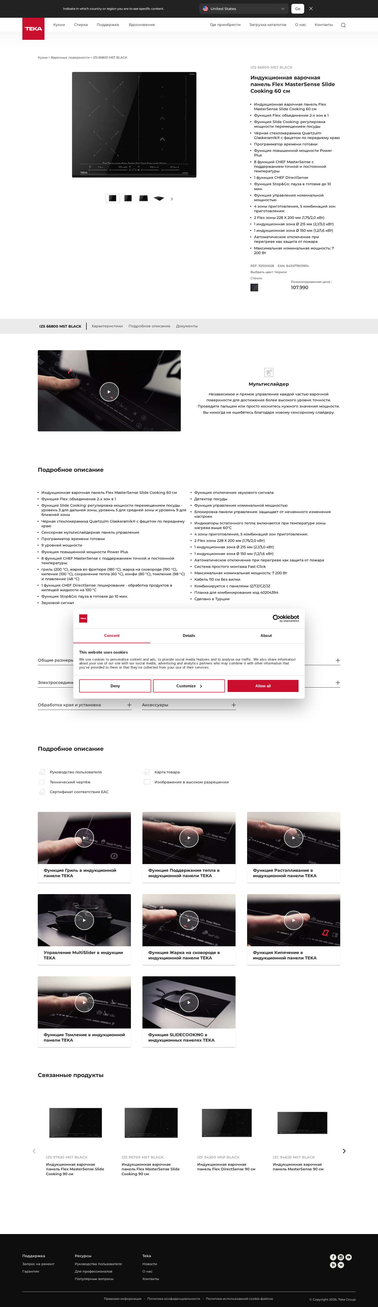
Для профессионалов (93, 1271)
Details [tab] (189, 635)
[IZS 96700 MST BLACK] (151, 1123)
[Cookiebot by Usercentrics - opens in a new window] (276, 618)
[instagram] (341, 1257)
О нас (300, 24)
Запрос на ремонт (38, 1264)
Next (172, 198)
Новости (149, 1264)
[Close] (311, 8)
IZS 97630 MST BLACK (66, 1157)
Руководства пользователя (98, 1264)
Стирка (81, 25)
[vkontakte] (341, 1265)
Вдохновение (142, 25)
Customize (186, 686)
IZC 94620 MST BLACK (294, 1157)
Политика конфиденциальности (173, 1299)
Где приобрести (225, 24)
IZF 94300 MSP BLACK (218, 1157)
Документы (187, 326)
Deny (115, 686)
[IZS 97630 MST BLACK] (75, 1123)
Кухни (59, 25)
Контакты (324, 24)
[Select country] (353, 25)
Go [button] (297, 8)
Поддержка (108, 25)
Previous (34, 1151)
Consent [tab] (112, 635)
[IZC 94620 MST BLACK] (302, 1123)
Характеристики (107, 326)
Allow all (263, 686)
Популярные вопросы (94, 1279)
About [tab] (266, 635)
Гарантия (30, 1271)
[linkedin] (333, 1265)
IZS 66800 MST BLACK (60, 326)
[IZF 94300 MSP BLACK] (227, 1123)
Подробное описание (149, 326)
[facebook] (333, 1257)
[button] (244, 8)
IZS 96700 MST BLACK (143, 1157)
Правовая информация (122, 1299)
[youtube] (348, 1257)
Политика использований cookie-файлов (239, 1299)
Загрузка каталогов (267, 24)
